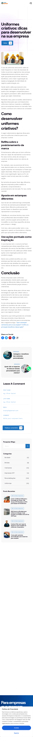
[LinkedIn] (13, 337)
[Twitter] (6, 337)
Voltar (5, 43)
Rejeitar (16, 733)
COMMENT (6, 415)
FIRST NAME (7, 390)
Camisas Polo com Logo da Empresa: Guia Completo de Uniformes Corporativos (18, 525)
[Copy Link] (17, 337)
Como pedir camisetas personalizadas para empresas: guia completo (19, 536)
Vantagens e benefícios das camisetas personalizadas (21, 356)
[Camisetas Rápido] (4, 3)
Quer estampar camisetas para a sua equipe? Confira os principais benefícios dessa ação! (14, 325)
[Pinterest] (10, 337)
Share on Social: (7, 334)
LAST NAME (6, 398)
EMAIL (5, 407)
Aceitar (16, 728)
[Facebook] (2, 337)
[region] (16, 721)
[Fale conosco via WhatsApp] (29, 368)
